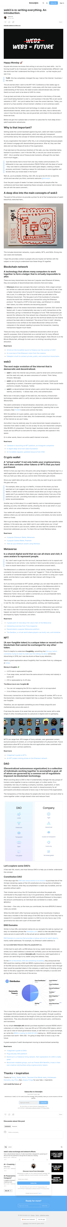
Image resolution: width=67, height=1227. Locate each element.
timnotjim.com (32, 931)
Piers (16, 1080)
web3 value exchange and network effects (20, 1152)
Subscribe (53, 3)
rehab (8, 663)
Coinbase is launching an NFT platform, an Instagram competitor (30, 446)
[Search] (43, 3)
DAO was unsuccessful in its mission (32, 881)
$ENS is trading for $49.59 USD (25, 1033)
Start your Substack (29, 1219)
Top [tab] (6, 1147)
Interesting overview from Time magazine (22, 626)
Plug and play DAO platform (17, 1054)
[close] (49, 1164)
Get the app (41, 1219)
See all (7, 1190)
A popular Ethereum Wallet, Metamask (21, 537)
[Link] (1, 62)
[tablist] (11, 1126)
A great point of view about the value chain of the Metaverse (29, 623)
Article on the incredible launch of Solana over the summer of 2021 (31, 350)
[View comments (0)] (9, 22)
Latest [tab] (10, 1147)
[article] (33, 1155)
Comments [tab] (8, 1126)
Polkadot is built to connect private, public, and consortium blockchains (33, 356)
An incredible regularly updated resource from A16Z (26, 452)
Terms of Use (41, 1187)
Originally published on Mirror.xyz (12, 25)
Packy (13, 1077)
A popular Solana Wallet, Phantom (19, 541)
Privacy (33, 1215)
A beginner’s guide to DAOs (17, 1051)
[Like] (5, 22)
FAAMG (17, 410)
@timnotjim (46, 178)
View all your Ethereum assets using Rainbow (23, 544)
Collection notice (44, 1215)
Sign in (62, 3)
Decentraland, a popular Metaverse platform (23, 629)
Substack (25, 1223)
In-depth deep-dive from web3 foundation (22, 449)
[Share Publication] (47, 3)
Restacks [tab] (14, 1126)
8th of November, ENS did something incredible (26, 961)
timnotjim (10, 16)
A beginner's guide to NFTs (16, 755)
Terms (37, 1215)
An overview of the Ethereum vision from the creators (26, 353)
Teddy (19, 1077)
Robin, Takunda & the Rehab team (34, 1077)
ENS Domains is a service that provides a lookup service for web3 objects (31, 938)
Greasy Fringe (28, 1080)
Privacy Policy (46, 1188)
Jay (12, 1080)
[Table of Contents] (2, 613)
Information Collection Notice (33, 1188)
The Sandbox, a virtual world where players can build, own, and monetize (33, 632)
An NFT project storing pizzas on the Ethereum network (27, 758)
